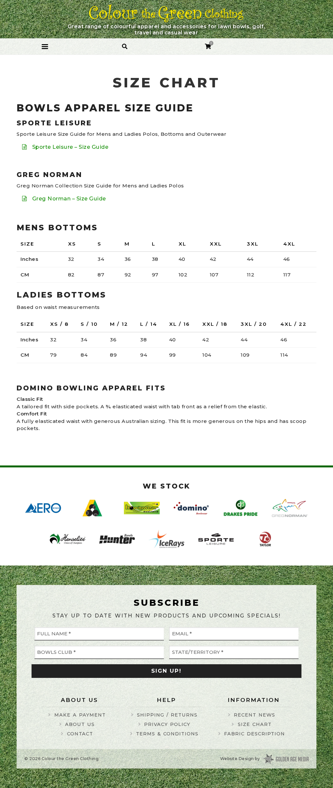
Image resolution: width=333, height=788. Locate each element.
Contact (80, 734)
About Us (80, 724)
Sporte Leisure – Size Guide (70, 147)
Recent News (254, 715)
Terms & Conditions (167, 734)
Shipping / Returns (167, 715)
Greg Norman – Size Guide (69, 198)
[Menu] (45, 46)
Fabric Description (254, 734)
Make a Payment (80, 715)
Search (124, 44)
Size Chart (255, 724)
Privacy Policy (167, 724)
